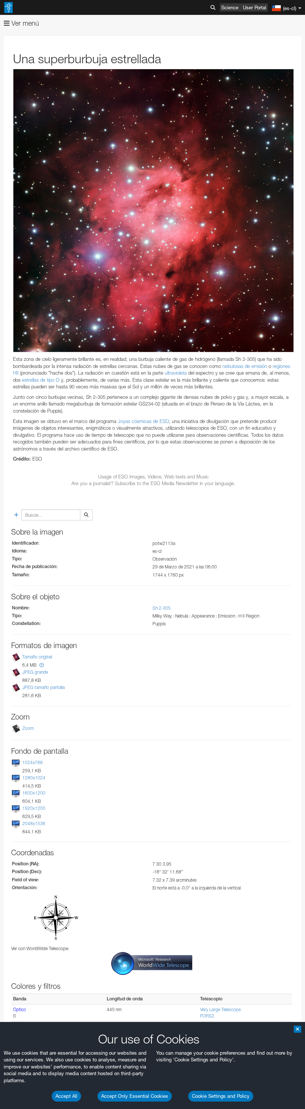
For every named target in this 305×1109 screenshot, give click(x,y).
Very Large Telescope (220, 1009)
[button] (41, 665)
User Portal (254, 7)
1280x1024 (33, 778)
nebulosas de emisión (244, 366)
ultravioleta (176, 373)
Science (229, 7)
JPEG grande (35, 672)
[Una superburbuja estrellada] (153, 210)
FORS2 (207, 1016)
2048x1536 (33, 823)
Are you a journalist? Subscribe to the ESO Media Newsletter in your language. (153, 483)
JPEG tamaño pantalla (43, 687)
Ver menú (24, 23)
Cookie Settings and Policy (221, 1096)
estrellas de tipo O (41, 380)
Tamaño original (37, 657)
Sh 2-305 (161, 608)
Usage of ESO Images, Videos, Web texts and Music (153, 477)
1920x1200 (33, 808)
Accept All (66, 1096)
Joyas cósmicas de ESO (143, 421)
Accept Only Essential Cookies (134, 1096)
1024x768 (32, 762)
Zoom (28, 728)
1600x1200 (33, 793)
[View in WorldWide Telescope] (152, 963)
